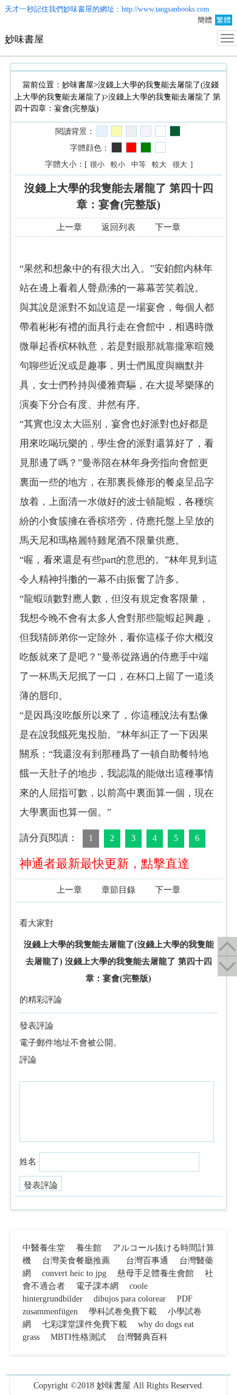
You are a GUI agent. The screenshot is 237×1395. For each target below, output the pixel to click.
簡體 (204, 20)
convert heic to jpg (74, 1273)
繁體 (223, 20)
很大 (180, 164)
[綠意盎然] (175, 131)
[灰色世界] (131, 131)
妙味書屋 (77, 9)
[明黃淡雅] (116, 131)
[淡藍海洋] (102, 131)
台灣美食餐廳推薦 (76, 1260)
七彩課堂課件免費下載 (84, 1324)
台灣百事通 (147, 1260)
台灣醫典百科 (142, 1337)
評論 (27, 1059)
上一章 (69, 227)
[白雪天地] (160, 131)
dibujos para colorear (130, 1298)
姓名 (27, 1161)
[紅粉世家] (145, 131)
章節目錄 (118, 889)
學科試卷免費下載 (123, 1311)
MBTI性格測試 (78, 1337)
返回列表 (118, 227)
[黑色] (116, 147)
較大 (159, 164)
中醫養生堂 (43, 1247)
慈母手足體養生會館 (155, 1273)
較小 (118, 164)
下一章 (167, 227)
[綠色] (145, 147)
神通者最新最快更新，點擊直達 (104, 863)
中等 (138, 164)
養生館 (88, 1247)
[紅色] (131, 147)
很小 (97, 164)
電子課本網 (97, 1286)
